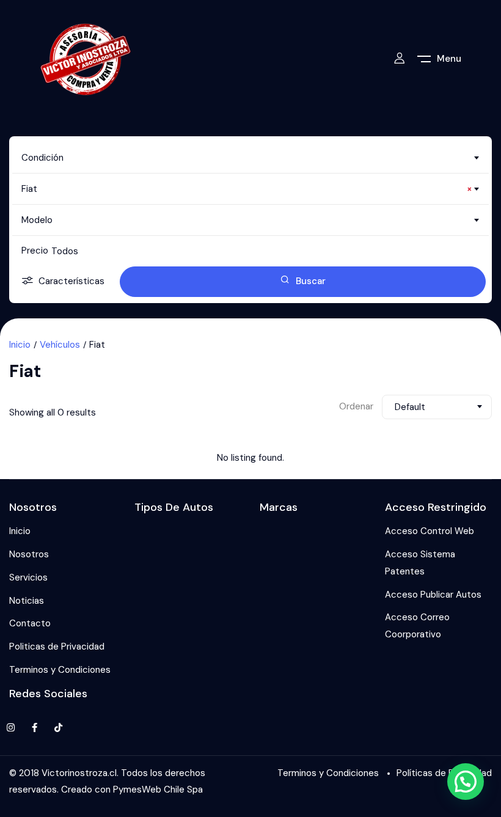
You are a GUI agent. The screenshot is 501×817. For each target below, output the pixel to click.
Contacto (30, 623)
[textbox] (250, 158)
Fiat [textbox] (246, 189)
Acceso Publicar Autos (433, 594)
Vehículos (60, 345)
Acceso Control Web (429, 531)
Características (71, 281)
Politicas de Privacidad (56, 646)
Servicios (28, 577)
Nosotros (29, 554)
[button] (465, 781)
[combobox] (250, 158)
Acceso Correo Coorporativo (417, 625)
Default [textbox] (410, 407)
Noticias (26, 601)
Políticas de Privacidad (444, 773)
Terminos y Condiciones (60, 670)
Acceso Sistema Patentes (420, 562)
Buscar (311, 281)
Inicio (20, 345)
